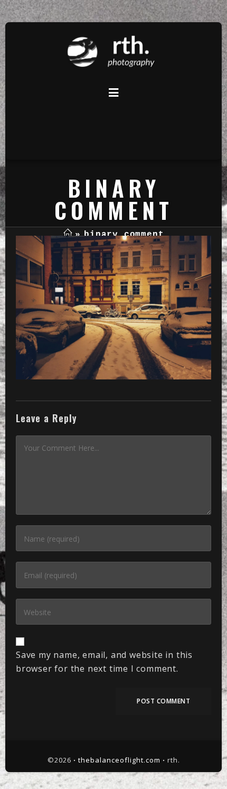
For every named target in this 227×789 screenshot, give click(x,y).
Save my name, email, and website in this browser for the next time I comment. (104, 661)
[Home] (67, 234)
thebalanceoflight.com (119, 760)
